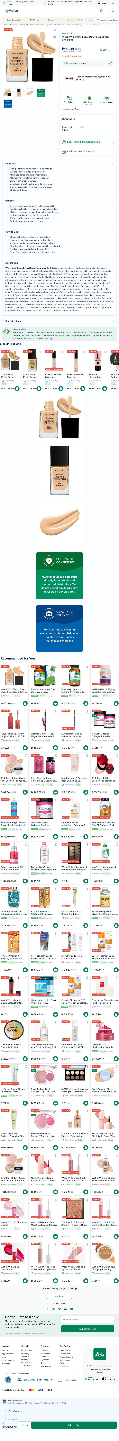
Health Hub (34, 20)
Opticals (51, 20)
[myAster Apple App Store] (108, 1378)
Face (52, 25)
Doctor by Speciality (25, 1355)
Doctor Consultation (14, 20)
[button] (55, 29)
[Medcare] (53, 1379)
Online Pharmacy (10, 25)
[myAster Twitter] (59, 1309)
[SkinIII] (74, 1380)
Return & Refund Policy (66, 1361)
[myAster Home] (4, 1401)
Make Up (44, 25)
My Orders (45, 1360)
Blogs (91, 20)
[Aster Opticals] (46, 1380)
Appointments (7, 1354)
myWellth (6, 1364)
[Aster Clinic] (39, 1380)
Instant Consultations (26, 1361)
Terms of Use (65, 1350)
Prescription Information (45, 1355)
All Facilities (26, 1365)
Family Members (8, 1360)
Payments (64, 1366)
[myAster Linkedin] (65, 1309)
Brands (43, 1363)
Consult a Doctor (28, 1350)
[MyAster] (19, 1379)
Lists (4, 1357)
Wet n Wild (67, 33)
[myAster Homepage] (10, 11)
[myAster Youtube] (71, 1309)
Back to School (67, 20)
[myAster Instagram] (53, 1309)
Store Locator (46, 1366)
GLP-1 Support (81, 20)
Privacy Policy (65, 1354)
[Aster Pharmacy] (26, 1380)
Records (5, 1350)
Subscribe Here (87, 1328)
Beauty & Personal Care (29, 25)
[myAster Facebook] (47, 1309)
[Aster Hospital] (33, 1380)
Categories (45, 1350)
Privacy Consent (66, 1357)
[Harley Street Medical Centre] (67, 1380)
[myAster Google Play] (91, 1378)
